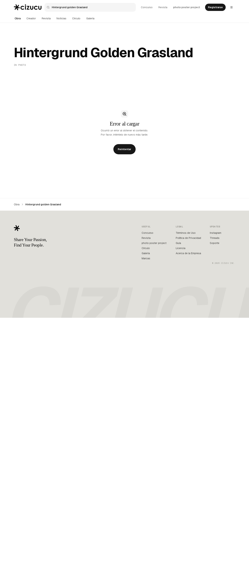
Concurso (147, 7)
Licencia (180, 248)
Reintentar (124, 149)
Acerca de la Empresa (188, 253)
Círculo (76, 18)
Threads (214, 238)
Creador (31, 18)
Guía (178, 243)
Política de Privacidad (188, 238)
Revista (162, 7)
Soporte (214, 243)
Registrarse (215, 7)
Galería (90, 18)
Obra (18, 18)
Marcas (146, 258)
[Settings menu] (231, 7)
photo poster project (186, 7)
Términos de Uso (186, 232)
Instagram (215, 232)
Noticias (61, 18)
